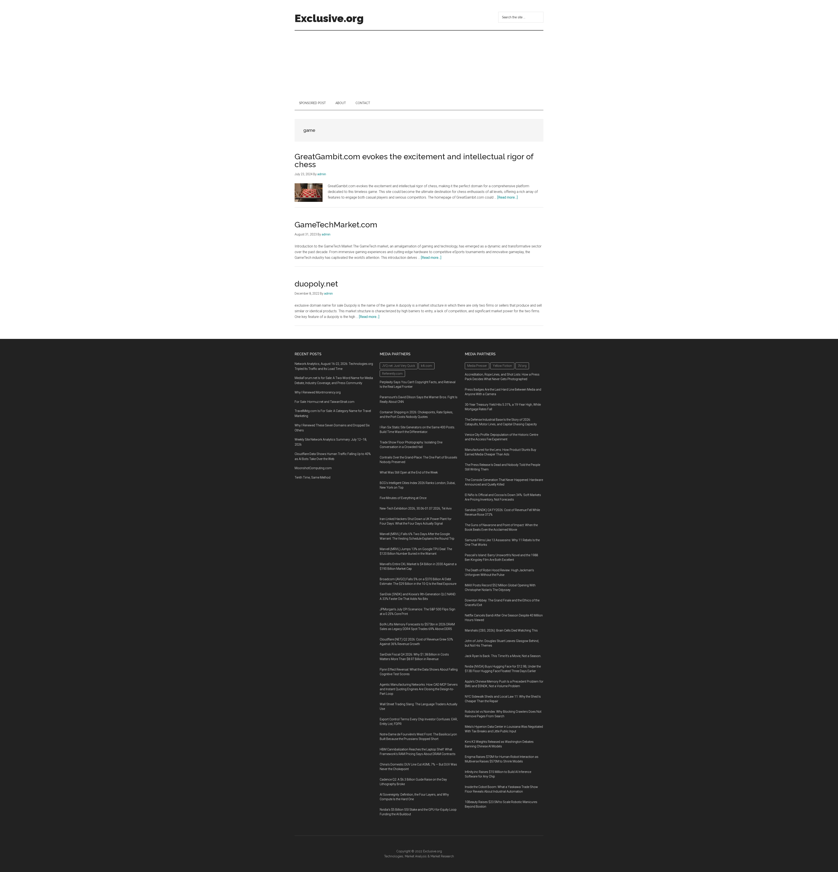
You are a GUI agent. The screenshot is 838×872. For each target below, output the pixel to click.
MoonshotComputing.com (313, 468)
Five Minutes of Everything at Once (403, 498)
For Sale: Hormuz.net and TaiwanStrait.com (324, 401)
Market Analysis (416, 856)
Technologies (393, 856)
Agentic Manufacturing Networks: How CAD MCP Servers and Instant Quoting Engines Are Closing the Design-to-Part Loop (419, 689)
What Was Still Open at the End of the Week (409, 472)
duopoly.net (316, 283)
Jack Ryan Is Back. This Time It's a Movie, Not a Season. (503, 656)
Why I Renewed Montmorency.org (318, 392)
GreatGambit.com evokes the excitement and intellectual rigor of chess (414, 160)
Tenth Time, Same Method (312, 477)
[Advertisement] (419, 63)
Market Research (442, 856)
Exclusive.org (329, 18)
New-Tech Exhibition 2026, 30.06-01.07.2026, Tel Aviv (416, 508)
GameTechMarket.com (336, 224)
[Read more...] (507, 197)
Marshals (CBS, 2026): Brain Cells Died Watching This (501, 630)
